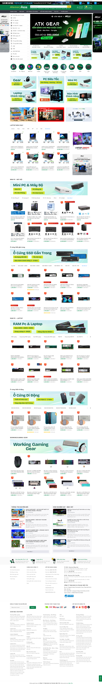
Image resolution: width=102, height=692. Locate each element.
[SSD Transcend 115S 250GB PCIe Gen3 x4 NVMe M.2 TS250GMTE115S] (18, 275)
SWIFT (11, 630)
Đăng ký (32, 607)
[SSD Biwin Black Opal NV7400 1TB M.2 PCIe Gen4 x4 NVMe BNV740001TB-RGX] (34, 298)
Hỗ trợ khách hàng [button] (51, 567)
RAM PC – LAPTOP (16, 318)
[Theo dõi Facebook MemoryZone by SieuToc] (74, 607)
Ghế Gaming (49, 645)
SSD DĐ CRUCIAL (15, 408)
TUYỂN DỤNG (64, 11)
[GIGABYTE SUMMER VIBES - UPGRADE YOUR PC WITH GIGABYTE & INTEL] (18, 533)
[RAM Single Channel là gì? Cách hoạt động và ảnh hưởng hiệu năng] (59, 533)
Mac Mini (28, 649)
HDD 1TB (83, 657)
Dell (41, 128)
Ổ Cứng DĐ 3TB (81, 619)
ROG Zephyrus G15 (14, 648)
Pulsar (45, 617)
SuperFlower (62, 636)
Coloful (70, 624)
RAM (80, 71)
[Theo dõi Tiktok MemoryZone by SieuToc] (88, 607)
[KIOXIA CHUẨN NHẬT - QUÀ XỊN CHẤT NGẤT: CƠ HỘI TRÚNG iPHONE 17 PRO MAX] (18, 513)
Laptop (38, 71)
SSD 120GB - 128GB (22, 265)
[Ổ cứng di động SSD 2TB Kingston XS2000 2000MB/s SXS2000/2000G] (67, 418)
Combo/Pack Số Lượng (14, 675)
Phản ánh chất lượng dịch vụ (51, 583)
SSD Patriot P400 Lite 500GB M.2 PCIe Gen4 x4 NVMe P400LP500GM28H (50, 286)
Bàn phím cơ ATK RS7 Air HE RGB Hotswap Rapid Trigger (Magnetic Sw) (50, 493)
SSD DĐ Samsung (86, 624)
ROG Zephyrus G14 (21, 646)
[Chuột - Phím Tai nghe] (47, 67)
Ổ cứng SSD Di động (63, 72)
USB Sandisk (29, 662)
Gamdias (64, 631)
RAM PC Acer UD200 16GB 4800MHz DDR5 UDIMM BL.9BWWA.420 (33, 380)
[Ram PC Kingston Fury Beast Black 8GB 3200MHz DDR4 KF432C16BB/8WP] (84, 346)
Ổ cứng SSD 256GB (80, 640)
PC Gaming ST (25, 198)
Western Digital (79, 616)
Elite (11, 656)
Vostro (11, 641)
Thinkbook (32, 624)
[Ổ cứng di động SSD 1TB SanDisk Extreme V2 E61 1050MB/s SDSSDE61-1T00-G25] (51, 418)
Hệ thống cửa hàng (14, 572)
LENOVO (33, 643)
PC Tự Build (61, 198)
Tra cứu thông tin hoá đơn (50, 581)
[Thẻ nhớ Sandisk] (51, 3)
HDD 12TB (83, 660)
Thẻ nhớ (63, 8)
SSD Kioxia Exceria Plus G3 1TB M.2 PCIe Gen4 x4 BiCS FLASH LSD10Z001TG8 (51, 309)
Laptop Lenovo (18, 619)
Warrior (44, 641)
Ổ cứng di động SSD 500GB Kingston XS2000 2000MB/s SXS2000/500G (17, 428)
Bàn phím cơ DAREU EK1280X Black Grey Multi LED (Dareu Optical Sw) (34, 472)
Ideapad (28, 624)
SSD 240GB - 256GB (34, 265)
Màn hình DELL (68, 646)
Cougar (55, 642)
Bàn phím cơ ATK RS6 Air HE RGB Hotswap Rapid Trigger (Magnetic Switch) (83, 493)
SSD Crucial (79, 647)
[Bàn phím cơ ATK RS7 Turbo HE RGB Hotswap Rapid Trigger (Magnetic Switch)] (34, 483)
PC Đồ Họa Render (36, 198)
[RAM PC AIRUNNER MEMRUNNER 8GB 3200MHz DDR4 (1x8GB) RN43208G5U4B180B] (18, 346)
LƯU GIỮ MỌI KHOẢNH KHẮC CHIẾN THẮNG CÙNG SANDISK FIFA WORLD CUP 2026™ (36, 541)
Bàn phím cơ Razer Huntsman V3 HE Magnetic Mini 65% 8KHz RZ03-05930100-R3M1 (51, 472)
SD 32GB (22, 669)
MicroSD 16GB (17, 664)
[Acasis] (79, 114)
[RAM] (82, 54)
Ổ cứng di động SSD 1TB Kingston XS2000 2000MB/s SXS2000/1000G (33, 428)
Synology (78, 653)
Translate (90, 0)
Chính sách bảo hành (31, 574)
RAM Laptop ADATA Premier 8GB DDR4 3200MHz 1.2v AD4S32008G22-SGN (66, 357)
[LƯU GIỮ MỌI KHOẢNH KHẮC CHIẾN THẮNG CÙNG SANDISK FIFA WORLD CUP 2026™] (18, 544)
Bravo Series (39, 616)
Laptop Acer (17, 617)
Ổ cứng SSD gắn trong (17, 247)
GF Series (29, 617)
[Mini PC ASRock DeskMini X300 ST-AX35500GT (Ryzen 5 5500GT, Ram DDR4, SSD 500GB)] (84, 229)
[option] (13, 67)
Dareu (53, 623)
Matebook (28, 634)
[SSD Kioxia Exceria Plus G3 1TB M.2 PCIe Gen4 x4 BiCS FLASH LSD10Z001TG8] (51, 298)
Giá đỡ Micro (46, 652)
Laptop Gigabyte (22, 616)
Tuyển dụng (12, 578)
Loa (69, 8)
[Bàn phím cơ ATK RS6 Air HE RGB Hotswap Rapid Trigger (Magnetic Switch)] (84, 483)
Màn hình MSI (67, 649)
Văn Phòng (12, 639)
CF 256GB (21, 673)
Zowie (48, 617)
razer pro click (58, 8)
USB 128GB (31, 667)
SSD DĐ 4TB (80, 633)
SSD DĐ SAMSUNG (26, 408)
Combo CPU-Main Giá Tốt (32, 658)
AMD (63, 616)
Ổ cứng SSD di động (17, 389)
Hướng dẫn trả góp (30, 578)
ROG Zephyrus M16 (14, 649)
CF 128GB (16, 673)
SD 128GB (15, 670)
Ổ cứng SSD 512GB (88, 641)
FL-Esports (49, 623)
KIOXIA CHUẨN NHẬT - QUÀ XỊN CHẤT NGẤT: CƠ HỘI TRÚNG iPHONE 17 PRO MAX (37, 510)
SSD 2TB (67, 265)
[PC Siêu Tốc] (61, 29)
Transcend (84, 616)
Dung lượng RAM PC (69, 336)
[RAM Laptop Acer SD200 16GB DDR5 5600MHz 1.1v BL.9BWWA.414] (67, 370)
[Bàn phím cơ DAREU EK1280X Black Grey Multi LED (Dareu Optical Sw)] (34, 461)
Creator (31, 620)
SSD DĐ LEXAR (72, 408)
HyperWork (51, 642)
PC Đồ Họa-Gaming (36, 657)
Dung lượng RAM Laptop (25, 336)
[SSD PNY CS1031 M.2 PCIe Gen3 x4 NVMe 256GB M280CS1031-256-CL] (34, 275)
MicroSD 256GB (13, 667)
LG (37, 128)
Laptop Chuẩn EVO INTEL (15, 624)
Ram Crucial (65, 656)
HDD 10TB (78, 660)
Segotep (66, 629)
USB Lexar (40, 662)
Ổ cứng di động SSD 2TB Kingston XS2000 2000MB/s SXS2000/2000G (66, 428)
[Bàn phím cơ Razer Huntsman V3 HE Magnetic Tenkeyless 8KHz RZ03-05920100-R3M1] (67, 461)
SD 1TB (14, 672)
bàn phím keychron (33, 8)
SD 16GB (17, 669)
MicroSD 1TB (12, 669)
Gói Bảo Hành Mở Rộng (31, 638)
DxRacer (54, 641)
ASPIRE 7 (24, 630)
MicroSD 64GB (15, 666)
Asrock (39, 647)
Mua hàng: (50, 569)
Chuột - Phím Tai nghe (47, 72)
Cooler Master (46, 642)
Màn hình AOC (72, 647)
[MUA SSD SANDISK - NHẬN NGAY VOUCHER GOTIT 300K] (18, 523)
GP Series (37, 617)
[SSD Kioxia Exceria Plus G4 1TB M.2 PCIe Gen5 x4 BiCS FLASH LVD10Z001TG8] (84, 298)
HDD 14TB (88, 660)
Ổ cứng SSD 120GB (79, 637)
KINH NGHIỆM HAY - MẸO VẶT (63, 507)
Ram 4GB (61, 653)
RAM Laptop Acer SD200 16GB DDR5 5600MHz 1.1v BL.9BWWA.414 (67, 380)
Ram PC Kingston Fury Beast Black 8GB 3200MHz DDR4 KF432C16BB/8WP (83, 357)
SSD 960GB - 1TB (58, 265)
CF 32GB (22, 672)
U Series (11, 635)
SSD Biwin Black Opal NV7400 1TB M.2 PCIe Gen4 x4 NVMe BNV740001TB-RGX (34, 309)
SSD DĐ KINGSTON (48, 408)
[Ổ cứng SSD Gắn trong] (55, 67)
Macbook (11, 616)
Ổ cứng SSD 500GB (80, 641)
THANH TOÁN (13, 11)
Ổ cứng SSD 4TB (86, 644)
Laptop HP (12, 617)
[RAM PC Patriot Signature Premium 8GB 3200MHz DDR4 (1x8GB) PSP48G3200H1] (34, 346)
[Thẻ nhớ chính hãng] (61, 54)
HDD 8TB (88, 658)
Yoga (40, 624)
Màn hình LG (62, 649)
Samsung (45, 631)
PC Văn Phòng (29, 657)
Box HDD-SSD (70, 661)
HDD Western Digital (85, 661)
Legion (35, 626)
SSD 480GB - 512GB (46, 265)
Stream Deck (51, 663)
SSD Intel (89, 646)
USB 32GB (38, 665)
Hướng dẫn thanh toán (31, 576)
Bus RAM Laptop (37, 336)
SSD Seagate (84, 647)
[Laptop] (38, 67)
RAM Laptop (14, 336)
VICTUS (22, 655)
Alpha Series (29, 616)
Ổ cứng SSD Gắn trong (55, 72)
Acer (23, 128)
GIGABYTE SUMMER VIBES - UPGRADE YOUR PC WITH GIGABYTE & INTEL (37, 530)
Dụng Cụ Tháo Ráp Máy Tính (68, 666)
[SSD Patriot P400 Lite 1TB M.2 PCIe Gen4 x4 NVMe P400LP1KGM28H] (67, 275)
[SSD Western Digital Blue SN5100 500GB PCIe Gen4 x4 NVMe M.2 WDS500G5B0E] (84, 275)
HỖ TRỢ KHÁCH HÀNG (46, 11)
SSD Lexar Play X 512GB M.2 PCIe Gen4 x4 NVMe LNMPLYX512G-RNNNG (66, 309)
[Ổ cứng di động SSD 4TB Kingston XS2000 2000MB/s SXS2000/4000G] (84, 418)
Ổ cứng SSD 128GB (88, 637)
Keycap (45, 624)
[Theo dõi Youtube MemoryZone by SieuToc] (85, 607)
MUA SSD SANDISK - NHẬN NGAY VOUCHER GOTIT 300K (36, 520)
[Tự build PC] (13, 67)
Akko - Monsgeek (46, 621)
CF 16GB (18, 672)
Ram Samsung (66, 657)
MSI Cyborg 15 (41, 8)
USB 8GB (29, 665)
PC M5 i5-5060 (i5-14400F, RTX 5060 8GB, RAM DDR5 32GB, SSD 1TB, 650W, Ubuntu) (18, 218)
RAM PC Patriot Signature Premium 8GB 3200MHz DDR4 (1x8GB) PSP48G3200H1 (34, 357)
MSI (28, 128)
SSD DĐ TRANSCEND (61, 408)
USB (66, 8)
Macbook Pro (34, 630)
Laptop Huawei (16, 620)
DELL (29, 643)
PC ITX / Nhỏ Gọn (47, 198)
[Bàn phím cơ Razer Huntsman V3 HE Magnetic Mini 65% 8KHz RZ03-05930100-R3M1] (51, 461)
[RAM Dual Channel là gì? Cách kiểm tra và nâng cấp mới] (59, 512)
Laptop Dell (12, 619)
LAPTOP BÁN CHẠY (16, 125)
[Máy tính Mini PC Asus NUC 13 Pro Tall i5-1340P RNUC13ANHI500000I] (51, 229)
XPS (22, 641)
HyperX (54, 616)
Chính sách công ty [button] (32, 567)
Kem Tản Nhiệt (66, 664)
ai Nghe (55, 631)
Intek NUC (28, 647)
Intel (60, 616)
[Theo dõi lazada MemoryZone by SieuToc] (76, 607)
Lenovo (13, 128)
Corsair (51, 616)
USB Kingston (34, 662)
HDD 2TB (87, 657)
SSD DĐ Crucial (79, 624)
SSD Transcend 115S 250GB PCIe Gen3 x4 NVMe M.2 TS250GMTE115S (17, 286)
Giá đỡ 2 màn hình (54, 651)
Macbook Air (29, 630)
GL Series (33, 617)
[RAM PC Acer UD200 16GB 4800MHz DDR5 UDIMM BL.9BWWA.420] (34, 370)
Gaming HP (12, 657)
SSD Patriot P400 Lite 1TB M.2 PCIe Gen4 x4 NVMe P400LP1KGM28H (67, 286)
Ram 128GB (69, 654)
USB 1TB (31, 668)
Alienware (19, 641)
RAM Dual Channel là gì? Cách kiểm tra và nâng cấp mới (78, 510)
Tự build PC (13, 71)
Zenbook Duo (18, 645)
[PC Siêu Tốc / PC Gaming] (51, 89)
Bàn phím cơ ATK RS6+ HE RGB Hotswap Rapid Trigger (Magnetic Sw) (67, 493)
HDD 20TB (78, 661)
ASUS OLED (47, 8)
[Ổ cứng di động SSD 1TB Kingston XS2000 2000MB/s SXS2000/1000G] (34, 418)
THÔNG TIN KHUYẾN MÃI (19, 507)
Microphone (56, 663)
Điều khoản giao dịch (14, 574)
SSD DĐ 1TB (85, 631)
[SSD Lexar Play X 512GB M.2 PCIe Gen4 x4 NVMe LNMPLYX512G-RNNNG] (67, 298)
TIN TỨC (56, 11)
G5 (14, 635)
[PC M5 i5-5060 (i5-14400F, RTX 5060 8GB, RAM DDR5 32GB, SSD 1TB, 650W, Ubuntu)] (18, 208)
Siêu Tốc (70, 683)
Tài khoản (81, 6)
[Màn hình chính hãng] (79, 96)
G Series (15, 641)
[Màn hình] (30, 67)
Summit (28, 620)
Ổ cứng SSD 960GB (80, 643)
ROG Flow (20, 649)
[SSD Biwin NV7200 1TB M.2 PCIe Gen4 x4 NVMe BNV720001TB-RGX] (18, 298)
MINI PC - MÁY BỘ (16, 179)
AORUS (21, 635)
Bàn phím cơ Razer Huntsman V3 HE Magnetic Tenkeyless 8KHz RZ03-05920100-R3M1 (67, 472)
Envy (16, 655)
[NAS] (88, 67)
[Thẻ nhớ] (72, 67)
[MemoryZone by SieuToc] (18, 7)
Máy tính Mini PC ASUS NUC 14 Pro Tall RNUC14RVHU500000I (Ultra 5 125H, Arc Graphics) (67, 240)
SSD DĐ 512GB (89, 630)
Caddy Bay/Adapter (63, 661)
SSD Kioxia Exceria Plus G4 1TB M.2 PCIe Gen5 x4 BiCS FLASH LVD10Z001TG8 (84, 309)
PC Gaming (52, 8)
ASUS (32, 647)
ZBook (17, 656)
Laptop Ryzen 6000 (17, 626)
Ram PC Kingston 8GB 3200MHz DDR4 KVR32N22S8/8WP (49, 357)
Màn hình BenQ (66, 647)
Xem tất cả (47, 128)
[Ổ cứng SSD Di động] (63, 67)
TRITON (20, 631)
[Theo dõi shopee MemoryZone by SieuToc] (79, 607)
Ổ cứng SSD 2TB (80, 644)
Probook (20, 656)
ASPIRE (19, 630)
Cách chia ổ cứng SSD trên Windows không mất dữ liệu (78, 540)
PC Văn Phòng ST (15, 198)
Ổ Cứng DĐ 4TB (88, 619)
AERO (18, 635)
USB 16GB (33, 665)
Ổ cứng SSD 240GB (80, 638)
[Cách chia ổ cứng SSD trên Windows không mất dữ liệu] (59, 543)
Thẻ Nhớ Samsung (20, 662)
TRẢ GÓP (21, 11)
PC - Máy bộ (22, 71)
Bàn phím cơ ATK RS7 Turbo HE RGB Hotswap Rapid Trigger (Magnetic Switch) (34, 493)
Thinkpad (36, 624)
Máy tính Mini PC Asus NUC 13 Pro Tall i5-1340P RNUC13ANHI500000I (50, 240)
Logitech (44, 616)
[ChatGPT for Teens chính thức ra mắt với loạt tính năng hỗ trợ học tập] (59, 523)
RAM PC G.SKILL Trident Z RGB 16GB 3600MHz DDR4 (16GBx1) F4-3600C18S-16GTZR (18, 380)
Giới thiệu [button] (13, 567)
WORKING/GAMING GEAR (18, 437)
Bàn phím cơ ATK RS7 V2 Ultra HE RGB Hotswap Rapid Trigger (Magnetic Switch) (18, 493)
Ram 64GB (64, 654)
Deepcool (68, 628)
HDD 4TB (80, 658)
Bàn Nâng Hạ (50, 644)
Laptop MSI (16, 616)
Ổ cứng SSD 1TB (88, 643)
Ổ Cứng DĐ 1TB (82, 617)
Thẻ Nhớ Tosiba (13, 663)
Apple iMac (37, 653)
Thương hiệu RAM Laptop (49, 336)
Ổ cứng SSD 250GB (88, 638)
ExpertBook (18, 651)
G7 (16, 635)
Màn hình (30, 71)
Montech (72, 629)
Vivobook (14, 651)
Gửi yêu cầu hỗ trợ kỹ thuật (51, 578)
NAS (88, 71)
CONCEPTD (15, 630)
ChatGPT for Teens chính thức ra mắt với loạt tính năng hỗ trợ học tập (78, 520)
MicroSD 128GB (22, 666)
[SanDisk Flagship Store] (51, 114)
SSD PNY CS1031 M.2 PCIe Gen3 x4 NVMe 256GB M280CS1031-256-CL (33, 286)
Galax (61, 631)
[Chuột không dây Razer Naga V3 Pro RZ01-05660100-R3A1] (18, 461)
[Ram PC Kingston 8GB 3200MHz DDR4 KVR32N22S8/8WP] (51, 346)
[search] (69, 6)
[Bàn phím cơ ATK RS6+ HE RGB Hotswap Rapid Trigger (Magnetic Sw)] (67, 483)
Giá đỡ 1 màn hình (46, 651)
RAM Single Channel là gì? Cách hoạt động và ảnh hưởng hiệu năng (78, 530)
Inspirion (23, 639)
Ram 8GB (66, 653)
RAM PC (60, 336)
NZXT (68, 631)
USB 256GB (36, 667)
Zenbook (14, 645)
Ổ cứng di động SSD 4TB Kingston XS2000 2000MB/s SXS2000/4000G (83, 428)
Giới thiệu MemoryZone (15, 569)
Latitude (19, 639)
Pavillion (18, 655)
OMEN (24, 656)
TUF (11, 645)
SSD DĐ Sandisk (37, 408)
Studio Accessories (47, 664)
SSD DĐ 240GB (84, 629)
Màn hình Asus (62, 646)
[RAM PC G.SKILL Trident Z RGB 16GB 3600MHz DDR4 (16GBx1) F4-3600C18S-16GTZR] (18, 370)
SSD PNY (84, 649)
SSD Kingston (84, 646)
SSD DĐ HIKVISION (83, 627)
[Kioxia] (23, 114)
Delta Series (34, 616)
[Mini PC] (79, 82)
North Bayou (52, 653)
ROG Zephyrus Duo (22, 648)
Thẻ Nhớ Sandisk (13, 662)
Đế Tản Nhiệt (38, 638)
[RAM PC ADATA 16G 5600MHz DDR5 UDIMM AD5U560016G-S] (51, 370)
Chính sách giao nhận (31, 569)
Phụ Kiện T (52, 631)
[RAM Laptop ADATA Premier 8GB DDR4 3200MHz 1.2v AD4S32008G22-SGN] (67, 346)
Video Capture (45, 663)
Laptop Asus (22, 617)
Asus (18, 128)
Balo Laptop (29, 639)
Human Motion (46, 653)
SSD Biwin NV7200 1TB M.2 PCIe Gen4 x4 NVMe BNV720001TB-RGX (17, 309)
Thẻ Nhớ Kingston (20, 663)
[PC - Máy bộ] (22, 67)
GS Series (31, 619)
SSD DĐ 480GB (82, 630)
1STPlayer (62, 629)
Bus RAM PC (80, 336)
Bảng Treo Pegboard (53, 652)
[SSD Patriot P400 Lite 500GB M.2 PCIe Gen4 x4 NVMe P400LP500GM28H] (51, 275)
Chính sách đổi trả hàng (31, 572)
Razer (48, 616)
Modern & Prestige (37, 619)
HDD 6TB (84, 658)
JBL (48, 631)
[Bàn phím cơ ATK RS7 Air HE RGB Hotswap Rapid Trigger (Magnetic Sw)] (51, 483)
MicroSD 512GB (20, 667)
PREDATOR (16, 631)
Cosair (61, 628)
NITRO (11, 631)
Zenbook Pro (14, 646)
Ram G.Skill (70, 656)
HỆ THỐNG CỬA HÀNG (32, 11)
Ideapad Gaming (30, 626)
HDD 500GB (78, 657)
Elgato (51, 659)
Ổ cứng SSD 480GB (88, 640)
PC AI (55, 198)
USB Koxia (29, 664)
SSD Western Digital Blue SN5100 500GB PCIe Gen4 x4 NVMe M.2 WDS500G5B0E (83, 286)
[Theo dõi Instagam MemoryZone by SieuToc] (82, 607)
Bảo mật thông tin (13, 576)
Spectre (14, 656)
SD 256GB (19, 670)
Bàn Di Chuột (54, 617)
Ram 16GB (70, 653)
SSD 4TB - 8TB (75, 265)
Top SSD (13, 265)
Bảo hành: (50, 572)
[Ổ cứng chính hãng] (40, 54)
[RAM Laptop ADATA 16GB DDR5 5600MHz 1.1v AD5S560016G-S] (84, 370)
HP (32, 128)
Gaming (16, 639)
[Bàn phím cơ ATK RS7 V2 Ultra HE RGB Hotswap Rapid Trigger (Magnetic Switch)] (18, 483)
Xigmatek (64, 628)
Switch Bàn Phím (50, 624)
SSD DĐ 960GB (79, 631)
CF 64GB (12, 673)
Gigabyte (69, 620)
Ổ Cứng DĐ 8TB (80, 620)
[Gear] (23, 82)
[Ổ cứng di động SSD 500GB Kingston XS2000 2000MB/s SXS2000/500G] (18, 418)
